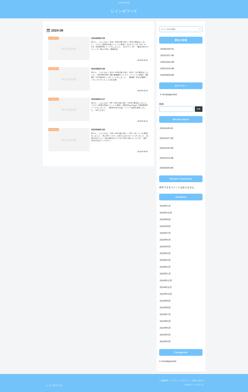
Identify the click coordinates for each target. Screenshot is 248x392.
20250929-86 (167, 75)
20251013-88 (167, 68)
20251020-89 (167, 62)
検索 (161, 104)
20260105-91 (167, 49)
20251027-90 (167, 55)
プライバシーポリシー (180, 380)
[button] (200, 29)
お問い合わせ (197, 380)
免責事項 (164, 380)
